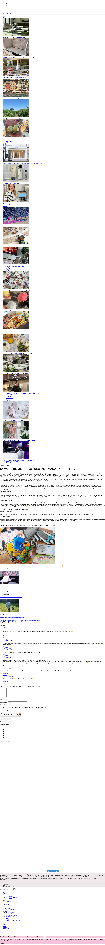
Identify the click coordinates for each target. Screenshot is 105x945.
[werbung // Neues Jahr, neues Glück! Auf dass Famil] (6, 768)
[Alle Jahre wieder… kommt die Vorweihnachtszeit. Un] (72, 814)
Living (4, 893)
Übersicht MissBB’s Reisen (12, 897)
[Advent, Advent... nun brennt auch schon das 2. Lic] (45, 819)
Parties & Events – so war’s (13, 920)
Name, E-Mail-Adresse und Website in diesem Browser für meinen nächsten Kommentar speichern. (24, 707)
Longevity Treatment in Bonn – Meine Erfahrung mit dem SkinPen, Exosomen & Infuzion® (23, 163)
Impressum (5, 885)
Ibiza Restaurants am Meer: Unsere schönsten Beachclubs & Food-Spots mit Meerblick (23, 139)
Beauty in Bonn (10, 914)
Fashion (8, 904)
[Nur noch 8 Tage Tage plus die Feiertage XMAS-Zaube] (72, 756)
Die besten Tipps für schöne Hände (11, 183)
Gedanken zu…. (9, 905)
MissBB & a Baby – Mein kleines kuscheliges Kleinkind (12, 617)
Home (4, 882)
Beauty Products (10, 901)
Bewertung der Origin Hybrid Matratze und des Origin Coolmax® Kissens (20, 57)
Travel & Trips (9, 899)
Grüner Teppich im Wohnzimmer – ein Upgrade (14, 37)
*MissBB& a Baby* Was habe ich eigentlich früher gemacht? (13, 588)
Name (2, 699)
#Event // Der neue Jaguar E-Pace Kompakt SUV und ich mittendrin (18, 460)
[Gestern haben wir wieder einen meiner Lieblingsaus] (32, 819)
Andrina (5, 627)
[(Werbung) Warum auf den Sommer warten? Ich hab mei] (85, 772)
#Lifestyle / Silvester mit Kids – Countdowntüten (14, 420)
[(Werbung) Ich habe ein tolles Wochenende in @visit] (85, 821)
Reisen (4, 895)
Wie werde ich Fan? (7, 226)
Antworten (6, 638)
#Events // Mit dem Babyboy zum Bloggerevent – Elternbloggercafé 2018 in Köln (22, 440)
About (4, 883)
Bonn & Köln (6, 911)
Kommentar (3, 697)
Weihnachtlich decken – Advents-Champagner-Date (15, 77)
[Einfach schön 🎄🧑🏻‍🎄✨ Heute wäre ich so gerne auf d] (6, 812)
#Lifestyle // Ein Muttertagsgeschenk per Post (13, 621)
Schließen (2, 943)
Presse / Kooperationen (8, 886)
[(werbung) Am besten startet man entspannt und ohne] (19, 836)
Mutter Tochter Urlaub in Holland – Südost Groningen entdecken (18, 118)
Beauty (5, 900)
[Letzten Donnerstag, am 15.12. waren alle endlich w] (59, 774)
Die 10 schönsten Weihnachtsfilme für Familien (13, 266)
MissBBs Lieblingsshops (12, 915)
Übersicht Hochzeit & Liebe (13, 922)
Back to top (3, 879)
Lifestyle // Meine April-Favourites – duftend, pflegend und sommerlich (20, 620)
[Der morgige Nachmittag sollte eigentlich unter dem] (59, 826)
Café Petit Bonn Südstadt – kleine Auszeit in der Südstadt (16, 373)
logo (4, 892)
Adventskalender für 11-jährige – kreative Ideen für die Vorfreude (17, 290)
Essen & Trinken (10, 912)
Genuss (8, 907)
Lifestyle (5, 903)
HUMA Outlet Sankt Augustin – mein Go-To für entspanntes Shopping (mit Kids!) (21, 393)
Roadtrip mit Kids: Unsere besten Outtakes (12, 98)
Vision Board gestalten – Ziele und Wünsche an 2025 (15, 246)
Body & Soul (9, 896)
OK (44, 936)
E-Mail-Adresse (4, 702)
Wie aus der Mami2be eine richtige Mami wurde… (11, 597)
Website (2, 704)
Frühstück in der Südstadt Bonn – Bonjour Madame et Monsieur (17, 353)
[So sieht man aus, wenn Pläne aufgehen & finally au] (32, 750)
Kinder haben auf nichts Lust (9, 310)
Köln (7, 918)
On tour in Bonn (10, 916)
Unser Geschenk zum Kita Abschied (11, 331)
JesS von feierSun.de (7, 648)
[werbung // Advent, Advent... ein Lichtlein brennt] (98, 827)
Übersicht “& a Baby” (11, 910)
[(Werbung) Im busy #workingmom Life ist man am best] (98, 765)
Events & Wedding (8, 919)
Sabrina (4, 656)
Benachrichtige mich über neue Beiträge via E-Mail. (13, 710)
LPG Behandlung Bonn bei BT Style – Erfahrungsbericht (15, 203)
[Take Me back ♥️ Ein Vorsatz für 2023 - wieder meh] (19, 750)
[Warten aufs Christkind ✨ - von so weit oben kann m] (45, 752)
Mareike (5, 675)
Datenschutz (6, 884)
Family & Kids (6, 908)
